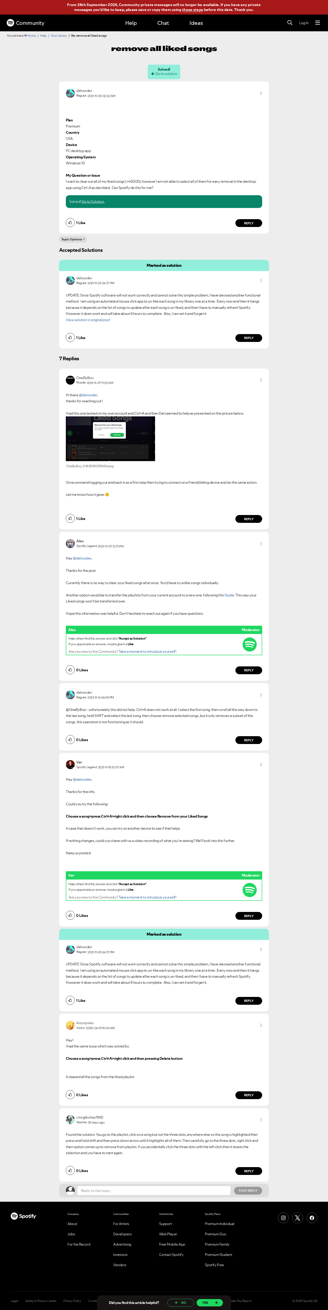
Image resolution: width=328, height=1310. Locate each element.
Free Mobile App (172, 1244)
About (72, 1223)
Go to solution (166, 73)
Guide (229, 595)
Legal (14, 1301)
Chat (163, 23)
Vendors (120, 1264)
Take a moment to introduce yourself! (147, 651)
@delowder (88, 394)
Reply (249, 223)
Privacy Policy (72, 1301)
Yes (205, 1302)
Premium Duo (215, 1234)
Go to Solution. (93, 201)
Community (30, 23)
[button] (261, 93)
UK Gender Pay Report (236, 1301)
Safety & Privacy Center (40, 1301)
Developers (122, 1234)
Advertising (122, 1244)
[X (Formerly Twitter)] (297, 1217)
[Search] (290, 23)
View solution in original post (88, 319)
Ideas (196, 23)
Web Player (168, 1234)
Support (165, 1223)
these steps (192, 9)
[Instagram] (283, 1217)
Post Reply (248, 1190)
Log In (303, 22)
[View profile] (70, 92)
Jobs (71, 1234)
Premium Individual (219, 1223)
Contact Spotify (171, 1254)
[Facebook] (312, 1217)
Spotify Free (214, 1264)
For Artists (121, 1223)
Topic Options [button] (71, 239)
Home (31, 35)
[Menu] (317, 23)
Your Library (59, 35)
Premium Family (217, 1244)
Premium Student (218, 1254)
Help (131, 23)
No (183, 1302)
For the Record (78, 1244)
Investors (120, 1254)
